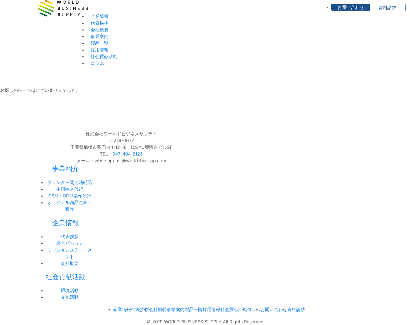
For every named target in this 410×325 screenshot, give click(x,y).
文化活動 (70, 297)
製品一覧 (99, 43)
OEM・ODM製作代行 (69, 196)
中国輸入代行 (69, 189)
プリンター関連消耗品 (69, 182)
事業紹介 (65, 168)
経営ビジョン (69, 243)
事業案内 (99, 36)
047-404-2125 (127, 154)
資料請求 (387, 7)
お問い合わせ (350, 7)
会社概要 (99, 29)
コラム (97, 63)
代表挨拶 (99, 23)
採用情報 (99, 49)
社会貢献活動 (104, 56)
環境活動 (70, 290)
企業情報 (99, 16)
